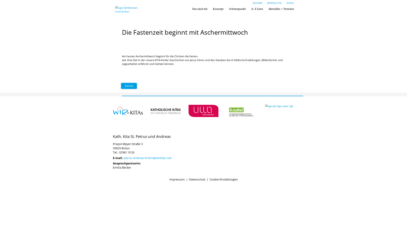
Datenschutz (197, 179)
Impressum (177, 179)
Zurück (129, 86)
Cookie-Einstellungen (224, 179)
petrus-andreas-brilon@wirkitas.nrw (148, 158)
